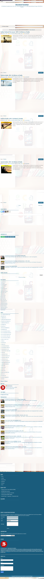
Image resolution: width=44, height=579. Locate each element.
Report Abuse (4, 381)
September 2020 (3, 307)
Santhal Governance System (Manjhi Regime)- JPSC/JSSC (15, 446)
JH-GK (21, 33)
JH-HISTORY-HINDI (4, 357)
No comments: (26, 33)
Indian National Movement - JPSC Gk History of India (15, 32)
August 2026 (3, 281)
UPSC (2, 378)
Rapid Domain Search (35, 577)
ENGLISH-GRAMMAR (4, 327)
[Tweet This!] (4, 72)
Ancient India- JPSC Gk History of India (11, 162)
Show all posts (32, 29)
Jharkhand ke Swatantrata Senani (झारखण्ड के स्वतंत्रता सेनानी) (15, 255)
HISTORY (2, 342)
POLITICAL (3, 375)
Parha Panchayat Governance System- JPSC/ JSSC (14, 430)
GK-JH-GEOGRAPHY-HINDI (5, 332)
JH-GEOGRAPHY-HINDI (5, 350)
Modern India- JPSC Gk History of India (11, 75)
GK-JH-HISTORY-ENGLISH (13, 33)
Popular (2, 236)
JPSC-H (2, 367)
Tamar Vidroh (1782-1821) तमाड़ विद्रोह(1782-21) (13, 420)
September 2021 (3, 291)
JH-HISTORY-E (3, 354)
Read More (41, 72)
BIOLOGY (2, 316)
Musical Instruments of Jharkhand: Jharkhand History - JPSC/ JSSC (17, 404)
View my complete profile (10, 388)
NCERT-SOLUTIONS (4, 372)
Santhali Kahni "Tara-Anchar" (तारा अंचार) (7, 492)
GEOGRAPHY (3, 329)
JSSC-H (2, 370)
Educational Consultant (22, 5)
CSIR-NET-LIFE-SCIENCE (5, 321)
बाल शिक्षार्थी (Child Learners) (5, 491)
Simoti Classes (9, 385)
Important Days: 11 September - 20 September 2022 (9, 496)
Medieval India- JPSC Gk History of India (12, 118)
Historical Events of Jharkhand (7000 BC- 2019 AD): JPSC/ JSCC (16, 415)
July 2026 (2, 283)
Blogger (24, 277)
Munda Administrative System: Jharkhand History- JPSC (15, 425)
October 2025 (3, 285)
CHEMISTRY (3, 317)
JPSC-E (2, 365)
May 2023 (2, 287)
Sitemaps (2, 483)
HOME (19, 33)
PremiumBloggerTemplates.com (27, 577)
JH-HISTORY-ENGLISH (5, 355)
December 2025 (3, 284)
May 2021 (2, 296)
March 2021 (2, 299)
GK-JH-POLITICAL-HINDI (5, 337)
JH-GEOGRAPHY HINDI (5, 347)
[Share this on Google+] (6, 72)
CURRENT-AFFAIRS (4, 322)
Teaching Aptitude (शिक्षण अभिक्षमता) (6, 494)
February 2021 (3, 300)
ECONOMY (3, 324)
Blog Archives (12, 236)
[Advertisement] (22, 16)
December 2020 (3, 303)
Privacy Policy (3, 479)
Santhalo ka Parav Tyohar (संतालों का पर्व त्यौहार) (8, 489)
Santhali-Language (4, 377)
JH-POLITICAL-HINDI (4, 360)
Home (20, 205)
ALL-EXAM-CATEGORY (5, 314)
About (2, 484)
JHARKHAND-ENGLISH (5, 362)
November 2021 (3, 288)
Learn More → (8, 552)
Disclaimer (3, 481)
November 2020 (3, 304)
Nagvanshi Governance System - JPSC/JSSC (13, 436)
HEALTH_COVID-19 (4, 339)
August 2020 (3, 308)
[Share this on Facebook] (3, 72)
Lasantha (20, 577)
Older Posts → (40, 205)
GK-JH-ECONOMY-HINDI (5, 331)
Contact (2, 478)
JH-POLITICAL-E (3, 359)
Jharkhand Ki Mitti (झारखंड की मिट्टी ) (11, 266)
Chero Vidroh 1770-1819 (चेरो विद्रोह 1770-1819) (13, 441)
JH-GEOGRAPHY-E (4, 349)
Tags (7, 236)
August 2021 (3, 292)
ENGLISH (2, 326)
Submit (8, 528)
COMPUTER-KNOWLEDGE (5, 319)
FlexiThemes (10, 577)
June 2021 (2, 295)
